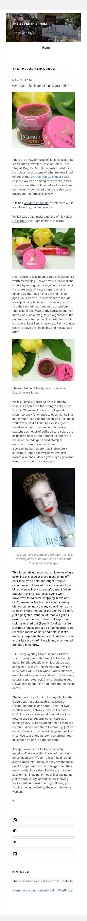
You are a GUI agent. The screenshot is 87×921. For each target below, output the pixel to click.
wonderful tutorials (36, 203)
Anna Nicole (47, 444)
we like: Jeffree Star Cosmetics (42, 85)
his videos (18, 172)
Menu (46, 47)
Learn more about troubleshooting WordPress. (42, 890)
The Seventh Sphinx (29, 23)
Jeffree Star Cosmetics (46, 176)
